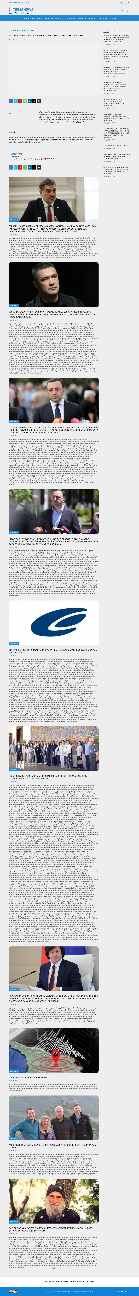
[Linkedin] (122, 3)
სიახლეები (27, 31)
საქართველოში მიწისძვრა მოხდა (28, 1077)
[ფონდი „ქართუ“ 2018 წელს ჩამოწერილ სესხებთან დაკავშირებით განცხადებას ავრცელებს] (54, 622)
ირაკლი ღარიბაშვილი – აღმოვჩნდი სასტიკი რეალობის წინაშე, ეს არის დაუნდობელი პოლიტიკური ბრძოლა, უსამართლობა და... (115, 86)
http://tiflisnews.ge (17, 156)
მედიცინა (14, 31)
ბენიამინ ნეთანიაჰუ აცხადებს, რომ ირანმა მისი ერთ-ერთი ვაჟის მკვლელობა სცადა (116, 157)
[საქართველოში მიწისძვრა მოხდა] (54, 1050)
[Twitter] (16, 101)
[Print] (39, 101)
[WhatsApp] (25, 101)
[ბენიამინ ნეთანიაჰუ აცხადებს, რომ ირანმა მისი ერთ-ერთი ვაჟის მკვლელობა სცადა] (54, 1117)
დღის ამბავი (14, 220)
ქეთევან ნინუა (17, 153)
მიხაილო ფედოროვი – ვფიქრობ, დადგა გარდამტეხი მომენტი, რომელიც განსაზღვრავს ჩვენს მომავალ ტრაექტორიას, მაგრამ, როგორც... (115, 54)
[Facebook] (118, 3)
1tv (74, 122)
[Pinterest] (20, 101)
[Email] (34, 101)
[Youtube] (128, 3)
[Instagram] (125, 3)
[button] (127, 11)
